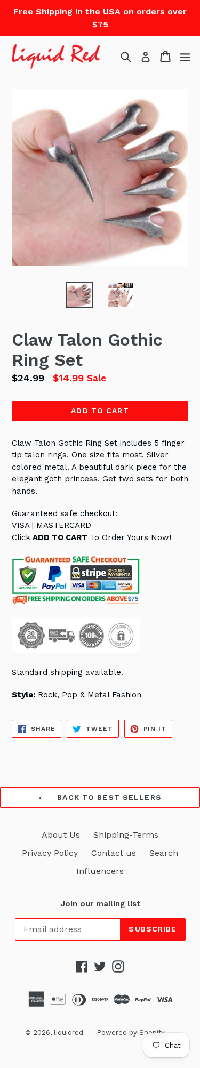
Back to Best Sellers (108, 797)
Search (163, 853)
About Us (61, 835)
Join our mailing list (100, 904)
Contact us (113, 853)
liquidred (68, 1033)
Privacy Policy (50, 853)
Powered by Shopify (131, 1033)
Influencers (100, 871)
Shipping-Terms (125, 835)
